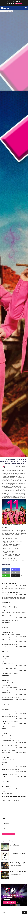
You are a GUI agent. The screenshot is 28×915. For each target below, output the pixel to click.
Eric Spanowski (5, 685)
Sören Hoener (4, 733)
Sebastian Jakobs (5, 781)
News (10, 11)
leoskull (3, 586)
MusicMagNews (5, 602)
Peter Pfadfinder (5, 718)
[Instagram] (11, 4)
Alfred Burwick (5, 776)
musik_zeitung (5, 610)
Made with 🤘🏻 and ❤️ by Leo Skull (14, 1)
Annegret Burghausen (6, 699)
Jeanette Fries (5, 656)
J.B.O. (11, 479)
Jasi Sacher (4, 747)
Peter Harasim (5, 771)
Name (3, 818)
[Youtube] (14, 4)
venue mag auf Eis (14, 844)
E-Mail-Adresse (5, 823)
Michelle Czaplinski (6, 767)
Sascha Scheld (5, 675)
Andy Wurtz (4, 723)
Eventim (18, 560)
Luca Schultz (4, 680)
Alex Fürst (4, 627)
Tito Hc (3, 762)
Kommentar (5, 803)
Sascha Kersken (5, 617)
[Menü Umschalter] (23, 8)
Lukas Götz (4, 651)
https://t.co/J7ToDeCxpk (7, 600)
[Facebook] (9, 4)
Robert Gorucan (5, 709)
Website (4, 828)
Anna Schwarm (5, 622)
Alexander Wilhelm (6, 738)
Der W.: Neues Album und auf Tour (17, 853)
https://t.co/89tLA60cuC (15, 592)
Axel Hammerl (4, 743)
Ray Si (3, 728)
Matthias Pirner (5, 757)
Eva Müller (4, 690)
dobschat (4, 594)
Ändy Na (3, 661)
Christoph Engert (5, 670)
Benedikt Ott (4, 704)
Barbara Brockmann (6, 694)
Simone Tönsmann (5, 786)
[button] (26, 8)
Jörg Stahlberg (5, 641)
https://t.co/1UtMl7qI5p (12, 607)
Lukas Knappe (5, 752)
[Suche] (24, 912)
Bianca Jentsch (5, 714)
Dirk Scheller (4, 665)
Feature (7, 11)
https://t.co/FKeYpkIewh (6, 615)
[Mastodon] (7, 4)
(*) (20, 560)
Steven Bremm (5, 637)
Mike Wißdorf (4, 646)
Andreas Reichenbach (6, 632)
